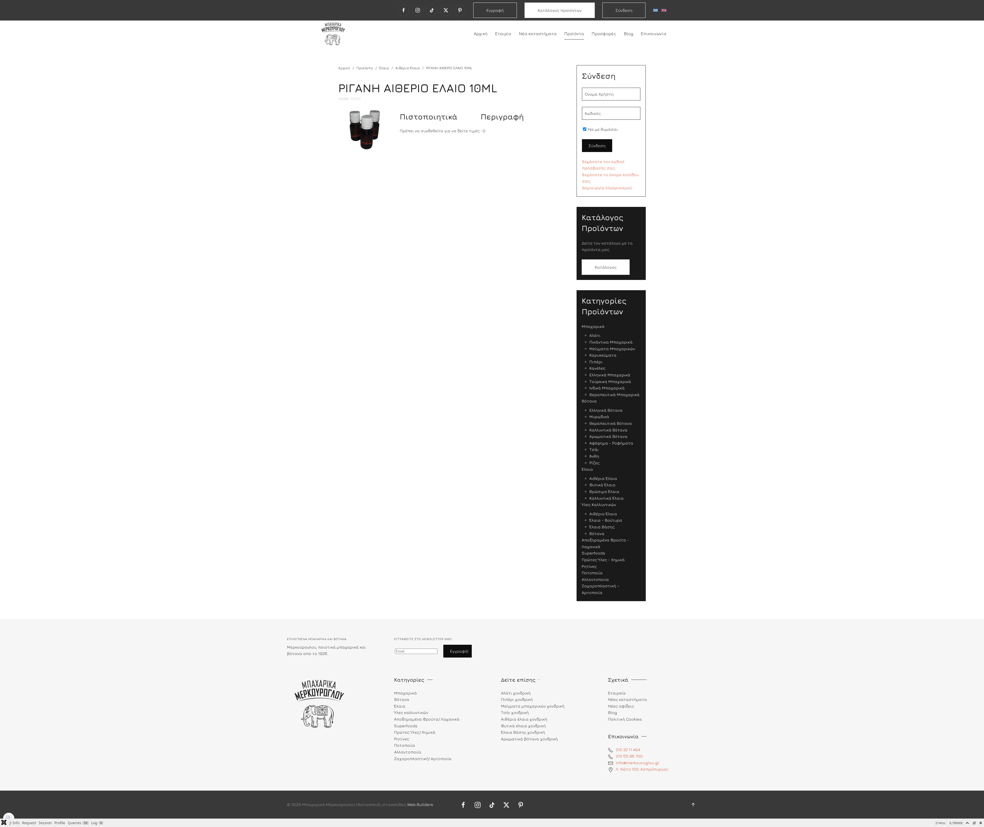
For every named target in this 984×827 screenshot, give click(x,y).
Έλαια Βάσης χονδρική (523, 732)
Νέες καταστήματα (627, 699)
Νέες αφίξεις (621, 706)
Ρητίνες (401, 739)
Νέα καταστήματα (538, 33)
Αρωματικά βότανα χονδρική (529, 739)
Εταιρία (503, 33)
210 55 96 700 (629, 756)
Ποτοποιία (404, 745)
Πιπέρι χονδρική (517, 699)
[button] (693, 805)
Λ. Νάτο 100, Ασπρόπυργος (642, 769)
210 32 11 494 (628, 749)
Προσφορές (604, 33)
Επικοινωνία (653, 33)
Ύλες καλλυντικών (411, 712)
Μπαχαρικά (405, 693)
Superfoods (405, 725)
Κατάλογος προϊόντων (560, 10)
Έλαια (399, 706)
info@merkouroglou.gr (637, 762)
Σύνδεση (624, 10)
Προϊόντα (574, 33)
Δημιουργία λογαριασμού (607, 187)
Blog (628, 33)
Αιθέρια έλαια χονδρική (524, 719)
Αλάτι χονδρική (516, 693)
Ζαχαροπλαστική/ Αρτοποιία (423, 758)
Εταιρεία (617, 693)
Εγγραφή (495, 10)
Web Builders (420, 804)
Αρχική (480, 33)
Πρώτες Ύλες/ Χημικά (414, 732)
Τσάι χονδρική (515, 712)
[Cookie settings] (8, 818)
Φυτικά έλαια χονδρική (523, 725)
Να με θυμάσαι (602, 129)
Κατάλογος (606, 267)
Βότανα (401, 699)
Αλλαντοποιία (407, 752)
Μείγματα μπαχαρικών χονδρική (533, 706)
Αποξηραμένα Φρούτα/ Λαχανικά (426, 719)
